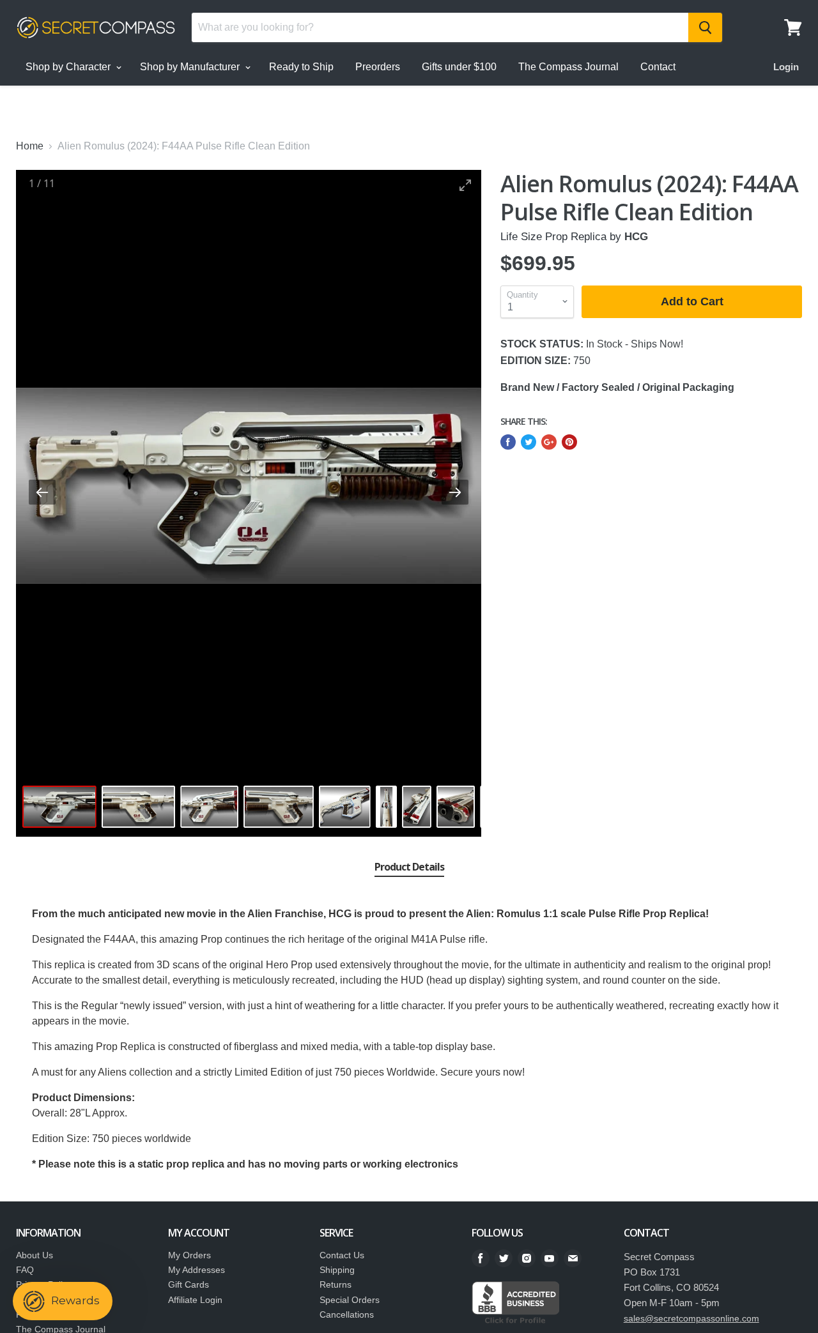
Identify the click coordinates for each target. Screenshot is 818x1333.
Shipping (337, 1270)
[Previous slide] (42, 492)
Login (786, 66)
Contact (657, 66)
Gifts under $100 (459, 66)
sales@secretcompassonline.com (691, 1318)
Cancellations (347, 1314)
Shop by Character (69, 66)
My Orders (189, 1255)
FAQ (25, 1270)
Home (29, 146)
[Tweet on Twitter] (528, 442)
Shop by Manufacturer (191, 66)
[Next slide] (455, 492)
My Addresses (196, 1270)
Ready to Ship (301, 66)
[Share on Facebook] (508, 442)
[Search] (705, 27)
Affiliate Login (195, 1300)
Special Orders (350, 1300)
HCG (636, 237)
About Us (34, 1255)
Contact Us (342, 1255)
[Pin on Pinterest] (569, 442)
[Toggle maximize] (465, 185)
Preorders (377, 66)
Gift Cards (188, 1284)
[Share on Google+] (549, 442)
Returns (335, 1284)
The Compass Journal (568, 66)
